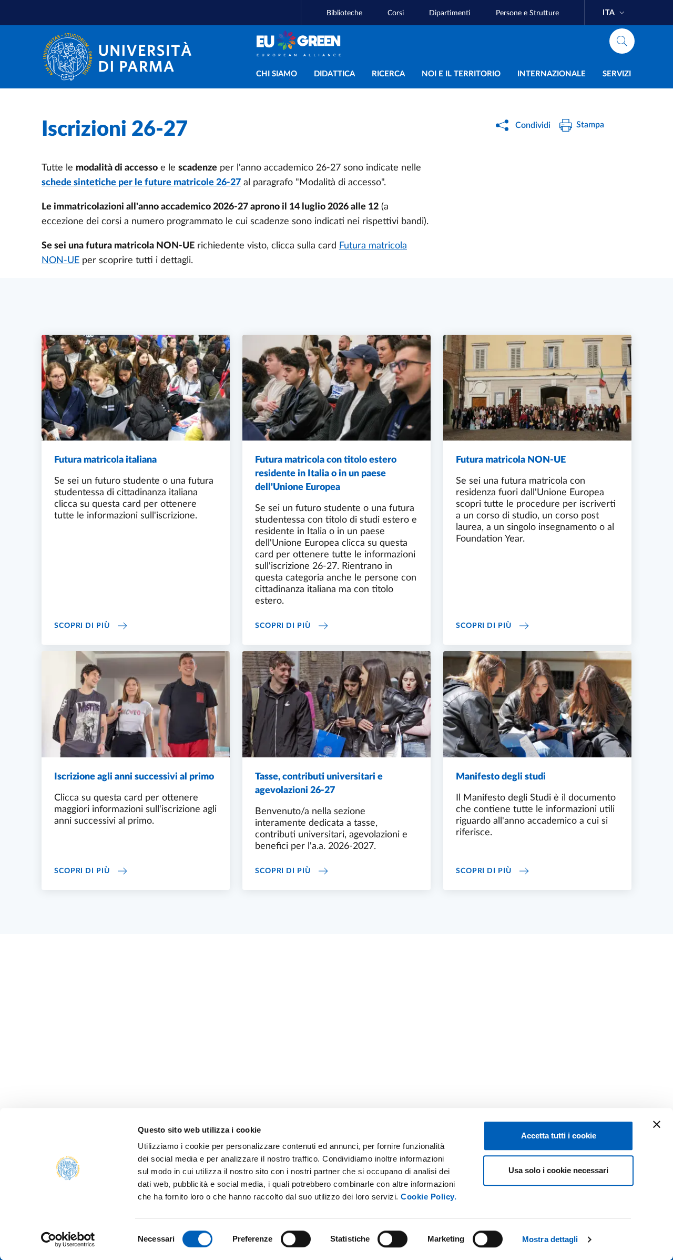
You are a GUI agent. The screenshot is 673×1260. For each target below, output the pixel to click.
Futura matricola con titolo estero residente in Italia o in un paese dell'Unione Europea (325, 473)
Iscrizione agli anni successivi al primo (134, 777)
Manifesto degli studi (501, 777)
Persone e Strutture (527, 13)
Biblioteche (344, 13)
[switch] (296, 1239)
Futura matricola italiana (105, 460)
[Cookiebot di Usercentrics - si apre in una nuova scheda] (68, 1239)
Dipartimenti (450, 13)
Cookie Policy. (428, 1196)
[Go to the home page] (121, 57)
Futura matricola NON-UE (511, 460)
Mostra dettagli (550, 1239)
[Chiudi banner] (656, 1124)
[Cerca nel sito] (622, 41)
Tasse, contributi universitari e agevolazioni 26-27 (319, 783)
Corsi (396, 13)
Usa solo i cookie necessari (558, 1170)
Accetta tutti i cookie (558, 1135)
